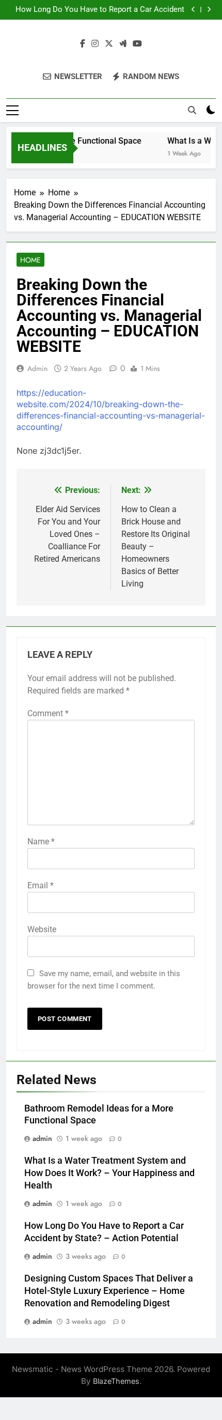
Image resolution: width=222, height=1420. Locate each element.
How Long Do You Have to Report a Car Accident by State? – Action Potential (99, 10)
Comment (48, 713)
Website (41, 929)
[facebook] (82, 44)
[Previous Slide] (193, 9)
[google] (123, 44)
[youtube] (137, 44)
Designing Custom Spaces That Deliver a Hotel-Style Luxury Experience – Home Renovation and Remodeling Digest (108, 1290)
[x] (109, 44)
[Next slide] (209, 9)
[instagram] (95, 44)
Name (41, 841)
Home (30, 260)
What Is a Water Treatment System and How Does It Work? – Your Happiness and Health (109, 1173)
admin (37, 368)
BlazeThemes (116, 1381)
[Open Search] (192, 110)
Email (40, 885)
